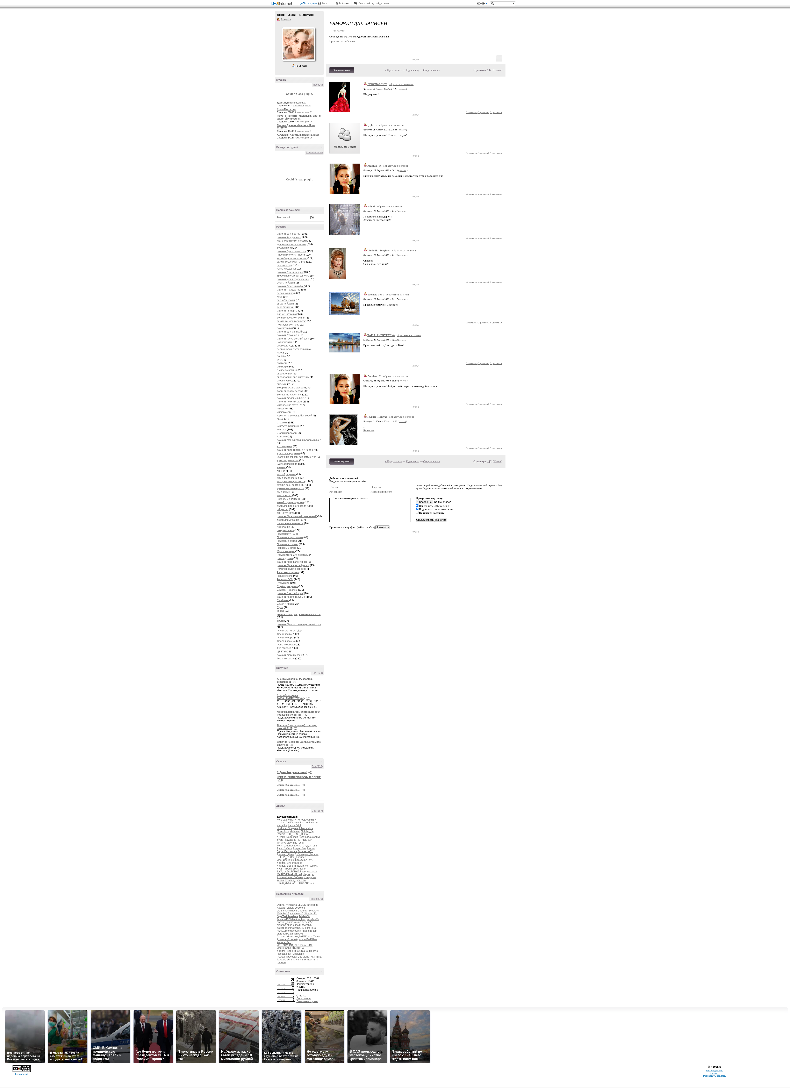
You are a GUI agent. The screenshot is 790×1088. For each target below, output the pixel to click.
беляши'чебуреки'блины (291, 317)
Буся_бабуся (284, 848)
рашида (281, 962)
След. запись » (431, 70)
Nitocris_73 (310, 913)
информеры (284, 412)
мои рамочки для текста (291, 481)
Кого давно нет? (286, 819)
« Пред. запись (393, 70)
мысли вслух (284, 495)
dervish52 (307, 922)
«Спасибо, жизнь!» (288, 785)
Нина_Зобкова (294, 877)
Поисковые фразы (307, 1001)
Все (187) (317, 810)
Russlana (292, 916)
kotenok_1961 (375, 294)
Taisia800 (304, 916)
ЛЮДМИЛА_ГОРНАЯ (289, 871)
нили (315, 959)
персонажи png (286, 293)
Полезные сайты (287, 540)
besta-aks (295, 922)
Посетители (303, 998)
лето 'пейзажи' (285, 307)
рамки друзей (285, 558)
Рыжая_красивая (287, 956)
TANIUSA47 (307, 839)
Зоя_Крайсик (298, 857)
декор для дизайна (288, 519)
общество (282, 509)
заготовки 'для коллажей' (291, 321)
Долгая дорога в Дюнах (291, 102)
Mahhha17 (283, 913)
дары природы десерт (290, 391)
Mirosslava (283, 831)
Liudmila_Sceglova (288, 828)
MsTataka (295, 831)
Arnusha (278, 19)
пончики (281, 356)
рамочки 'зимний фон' (289, 401)
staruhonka (283, 933)
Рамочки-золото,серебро (291, 568)
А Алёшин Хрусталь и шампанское (298, 134)
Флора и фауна (286, 641)
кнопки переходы (287, 433)
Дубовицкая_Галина (306, 854)
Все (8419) (316, 898)
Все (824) (317, 673)
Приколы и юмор (286, 547)
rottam (313, 930)
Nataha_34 (307, 831)
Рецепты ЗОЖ (285, 579)
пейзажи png (284, 265)
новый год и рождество (290, 502)
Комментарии (306, 14)
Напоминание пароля (381, 491)
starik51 (315, 837)
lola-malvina (306, 828)
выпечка (282, 384)
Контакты (714, 1073)
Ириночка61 (284, 948)
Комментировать (341, 70)
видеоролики (284, 373)
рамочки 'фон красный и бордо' (295, 450)
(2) (306, 714)
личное (281, 471)
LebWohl (300, 907)
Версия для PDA (714, 1070)
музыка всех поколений (290, 485)
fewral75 (307, 925)
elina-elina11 (294, 925)
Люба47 (303, 868)
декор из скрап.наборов (291, 387)
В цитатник (496, 112)
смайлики (362, 498)
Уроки (280, 620)
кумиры (281, 467)
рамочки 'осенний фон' (290, 272)
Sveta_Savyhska (286, 839)
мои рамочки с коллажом (291, 240)
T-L (298, 839)
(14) (280, 780)
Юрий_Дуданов (286, 883)
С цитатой (483, 112)
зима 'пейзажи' (285, 303)
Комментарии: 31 (304, 112)
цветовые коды (286, 345)
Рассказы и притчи (288, 572)
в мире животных (287, 370)
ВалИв (311, 848)
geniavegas (311, 822)
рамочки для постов (288, 233)
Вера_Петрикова (287, 851)
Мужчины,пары (286, 551)
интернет (282, 408)
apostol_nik (283, 922)
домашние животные (289, 394)
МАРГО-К (282, 874)
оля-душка (310, 877)
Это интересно (286, 658)
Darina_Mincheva (287, 904)
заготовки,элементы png (291, 261)
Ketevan (281, 907)
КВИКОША (298, 948)
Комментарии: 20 (302, 105)
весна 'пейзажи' (286, 300)
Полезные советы (287, 544)
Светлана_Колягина (310, 956)
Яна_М (291, 959)
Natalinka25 (296, 913)
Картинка (368, 430)
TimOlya (281, 842)
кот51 (311, 860)
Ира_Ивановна (286, 860)
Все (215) (317, 766)
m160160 (282, 930)
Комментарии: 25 (304, 121)
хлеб (279, 296)
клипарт (281, 429)
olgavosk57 (294, 930)
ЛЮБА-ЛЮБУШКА (287, 868)
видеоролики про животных (293, 377)
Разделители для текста (291, 554)
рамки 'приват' (285, 328)
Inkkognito (312, 904)
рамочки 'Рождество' (289, 289)
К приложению (314, 152)
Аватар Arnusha (298, 44)
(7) (310, 772)
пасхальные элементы (290, 523)
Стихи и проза (285, 603)
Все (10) (318, 84)
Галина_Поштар (377, 416)
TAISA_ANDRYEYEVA (381, 335)
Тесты (280, 610)
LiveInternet (283, 4)
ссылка (402, 88)
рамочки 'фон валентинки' (292, 561)
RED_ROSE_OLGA (297, 834)
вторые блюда (285, 380)
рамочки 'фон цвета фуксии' (293, 565)
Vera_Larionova (286, 845)
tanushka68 (296, 933)
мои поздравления (288, 478)
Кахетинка (301, 860)
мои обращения (286, 474)
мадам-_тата (309, 871)
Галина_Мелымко (287, 936)
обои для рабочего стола (291, 505)
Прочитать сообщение (342, 41)
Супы (280, 607)
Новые (497, 70)
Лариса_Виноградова (289, 862)
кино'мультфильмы (288, 426)
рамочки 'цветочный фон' (291, 251)
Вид (484, 4)
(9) (303, 785)
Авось (361, 3)
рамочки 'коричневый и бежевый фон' (299, 440)
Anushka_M (374, 165)
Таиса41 (282, 959)
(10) (308, 698)
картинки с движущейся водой (294, 415)
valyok (371, 206)
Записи (281, 14)
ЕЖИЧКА (311, 939)
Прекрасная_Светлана (290, 953)
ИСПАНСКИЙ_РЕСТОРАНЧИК (295, 945)
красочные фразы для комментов (296, 457)
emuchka (299, 822)
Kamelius (282, 825)
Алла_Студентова (306, 845)
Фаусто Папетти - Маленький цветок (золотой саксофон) (299, 117)
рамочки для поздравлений (293, 279)
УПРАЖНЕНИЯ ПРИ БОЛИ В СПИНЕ (299, 777)
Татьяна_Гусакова (295, 880)
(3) (295, 728)
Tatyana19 (283, 919)
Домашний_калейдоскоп (291, 939)
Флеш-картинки (286, 630)
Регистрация (310, 3)
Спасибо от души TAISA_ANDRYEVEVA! (290, 697)
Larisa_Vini (294, 825)
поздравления (285, 530)
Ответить (471, 112)
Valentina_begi (295, 842)
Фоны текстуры (286, 644)
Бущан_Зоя (299, 848)
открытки (282, 422)
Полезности (284, 533)
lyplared (372, 125)
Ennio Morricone (286, 109)
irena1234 (300, 927)
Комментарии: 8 (303, 131)
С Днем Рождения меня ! (292, 772)
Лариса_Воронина (288, 865)
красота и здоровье (288, 453)
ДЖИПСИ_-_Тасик (309, 936)
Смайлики (283, 600)
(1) (303, 790)
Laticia (290, 907)
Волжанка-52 (305, 851)
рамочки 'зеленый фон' (290, 398)
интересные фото (287, 405)
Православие (285, 575)
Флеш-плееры (285, 637)
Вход (324, 3)
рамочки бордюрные (289, 237)
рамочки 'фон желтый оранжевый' (297, 516)
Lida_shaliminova (287, 910)
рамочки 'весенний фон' (291, 286)
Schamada (305, 837)
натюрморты (284, 342)
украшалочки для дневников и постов (299, 614)
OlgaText (282, 916)
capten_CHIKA (285, 822)
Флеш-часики (284, 634)
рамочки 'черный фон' (289, 655)
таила (280, 880)
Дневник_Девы (285, 854)
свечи (280, 419)
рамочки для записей (289, 331)
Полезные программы (290, 537)
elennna (281, 925)
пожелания (283, 526)
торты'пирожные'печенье (292, 258)
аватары (282, 363)
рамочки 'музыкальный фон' (293, 338)
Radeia (281, 834)
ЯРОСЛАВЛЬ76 (305, 883)
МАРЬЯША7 (295, 874)
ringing (306, 930)
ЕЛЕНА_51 (283, 857)
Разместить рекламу (714, 1076)
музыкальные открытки (290, 488)
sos (279, 359)
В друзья (301, 65)
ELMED (301, 904)
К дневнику (412, 70)
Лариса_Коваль (308, 865)
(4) (294, 681)
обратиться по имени (401, 84)
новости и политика (288, 499)
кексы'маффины (286, 268)
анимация (283, 366)
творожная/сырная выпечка (293, 275)
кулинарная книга (287, 464)
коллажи (282, 436)
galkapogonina (285, 927)
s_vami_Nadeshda (287, 837)
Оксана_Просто (308, 951)
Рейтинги (344, 3)
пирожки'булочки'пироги (291, 254)
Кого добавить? (307, 819)
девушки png (284, 247)
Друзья (292, 14)
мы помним (283, 492)
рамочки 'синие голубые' (291, 596)
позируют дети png (288, 324)
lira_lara (311, 927)
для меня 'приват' (287, 314)
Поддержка (479, 3)
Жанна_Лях (284, 942)
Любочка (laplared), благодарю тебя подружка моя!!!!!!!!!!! (298, 713)
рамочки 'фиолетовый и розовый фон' (299, 624)
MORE (280, 352)
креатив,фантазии (288, 460)
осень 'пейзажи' (286, 282)
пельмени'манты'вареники (292, 349)
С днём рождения (287, 586)
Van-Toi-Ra (313, 919)
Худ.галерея (284, 648)
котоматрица (284, 446)
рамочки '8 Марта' (287, 310)
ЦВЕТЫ (281, 651)
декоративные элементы (291, 244)
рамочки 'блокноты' (288, 335)
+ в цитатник (337, 30)
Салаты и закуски (287, 589)
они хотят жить (286, 512)
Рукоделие (283, 582)
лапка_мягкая (304, 959)
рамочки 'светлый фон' (290, 593)
